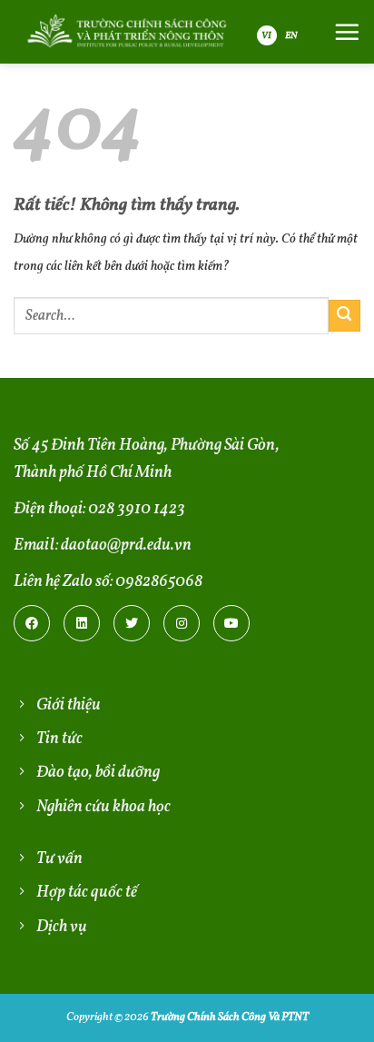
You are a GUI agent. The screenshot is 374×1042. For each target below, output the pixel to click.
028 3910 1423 (136, 509)
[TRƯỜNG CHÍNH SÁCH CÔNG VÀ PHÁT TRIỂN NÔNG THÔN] (126, 31)
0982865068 (158, 582)
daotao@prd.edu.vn (126, 545)
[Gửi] (344, 316)
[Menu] (346, 31)
